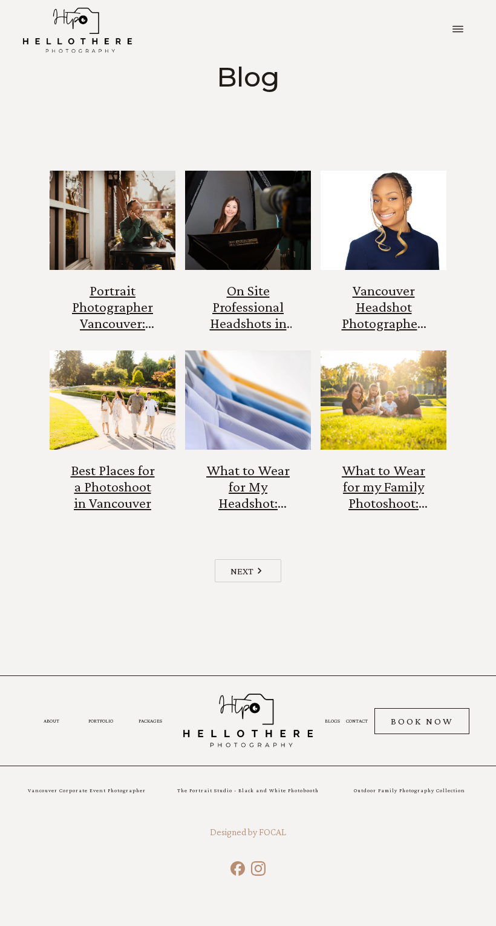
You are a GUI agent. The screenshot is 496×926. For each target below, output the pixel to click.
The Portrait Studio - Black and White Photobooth (248, 790)
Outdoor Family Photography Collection (409, 790)
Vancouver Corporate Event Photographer (87, 790)
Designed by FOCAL (248, 832)
